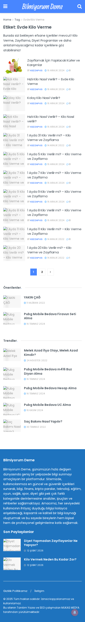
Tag (17, 19)
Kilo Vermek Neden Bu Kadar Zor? (50, 559)
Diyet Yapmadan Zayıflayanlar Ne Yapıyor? (51, 543)
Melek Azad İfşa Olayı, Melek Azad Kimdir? (51, 352)
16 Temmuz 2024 (35, 324)
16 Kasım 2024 (34, 410)
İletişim (39, 591)
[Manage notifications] (74, 612)
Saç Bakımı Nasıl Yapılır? (43, 421)
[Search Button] (79, 6)
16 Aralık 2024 (55, 70)
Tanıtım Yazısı (26, 607)
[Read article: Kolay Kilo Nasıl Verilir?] (14, 103)
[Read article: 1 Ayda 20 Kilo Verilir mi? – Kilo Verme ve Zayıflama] (14, 253)
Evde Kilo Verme (34, 19)
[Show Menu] (5, 6)
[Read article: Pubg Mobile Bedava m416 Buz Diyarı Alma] (12, 373)
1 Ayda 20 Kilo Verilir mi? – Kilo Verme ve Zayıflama (49, 249)
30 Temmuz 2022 (36, 427)
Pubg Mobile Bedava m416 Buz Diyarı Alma (48, 371)
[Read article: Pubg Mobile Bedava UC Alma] (12, 409)
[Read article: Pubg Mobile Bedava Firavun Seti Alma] (12, 318)
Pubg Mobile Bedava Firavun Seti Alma (50, 316)
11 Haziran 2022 (35, 303)
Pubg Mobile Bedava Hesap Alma (50, 388)
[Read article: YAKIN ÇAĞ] (12, 301)
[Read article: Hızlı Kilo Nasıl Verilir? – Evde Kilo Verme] (14, 84)
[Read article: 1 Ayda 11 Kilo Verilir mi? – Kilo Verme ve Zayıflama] (14, 234)
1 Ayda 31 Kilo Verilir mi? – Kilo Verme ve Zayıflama (49, 137)
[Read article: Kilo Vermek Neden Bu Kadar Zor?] (12, 563)
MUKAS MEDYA (70, 607)
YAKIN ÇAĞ (32, 297)
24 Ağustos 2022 (36, 360)
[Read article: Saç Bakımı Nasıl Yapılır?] (12, 426)
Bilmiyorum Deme (42, 6)
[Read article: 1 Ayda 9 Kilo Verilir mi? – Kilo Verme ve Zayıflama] (14, 197)
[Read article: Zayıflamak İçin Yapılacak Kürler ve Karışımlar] (14, 66)
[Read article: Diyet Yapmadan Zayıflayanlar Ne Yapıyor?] (12, 545)
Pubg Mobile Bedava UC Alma (47, 405)
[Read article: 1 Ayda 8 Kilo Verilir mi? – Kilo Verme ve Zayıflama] (14, 216)
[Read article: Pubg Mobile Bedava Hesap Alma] (12, 392)
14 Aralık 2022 (55, 145)
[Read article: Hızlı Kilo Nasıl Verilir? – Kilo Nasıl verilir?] (14, 122)
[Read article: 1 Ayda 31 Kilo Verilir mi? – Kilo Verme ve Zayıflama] (14, 141)
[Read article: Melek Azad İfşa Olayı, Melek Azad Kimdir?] (12, 354)
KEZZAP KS (36, 70)
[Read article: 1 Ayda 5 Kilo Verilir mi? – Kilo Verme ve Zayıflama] (14, 159)
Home (7, 19)
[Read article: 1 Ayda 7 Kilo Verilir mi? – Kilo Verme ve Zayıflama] (14, 178)
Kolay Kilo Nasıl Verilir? (43, 98)
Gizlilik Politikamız (15, 591)
